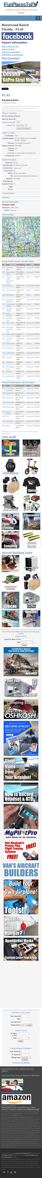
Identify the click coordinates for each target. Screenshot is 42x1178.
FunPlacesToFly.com (8, 1153)
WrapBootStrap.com (19, 1155)
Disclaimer (12, 1146)
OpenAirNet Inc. (35, 1153)
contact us (15, 1157)
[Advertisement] (21, 983)
